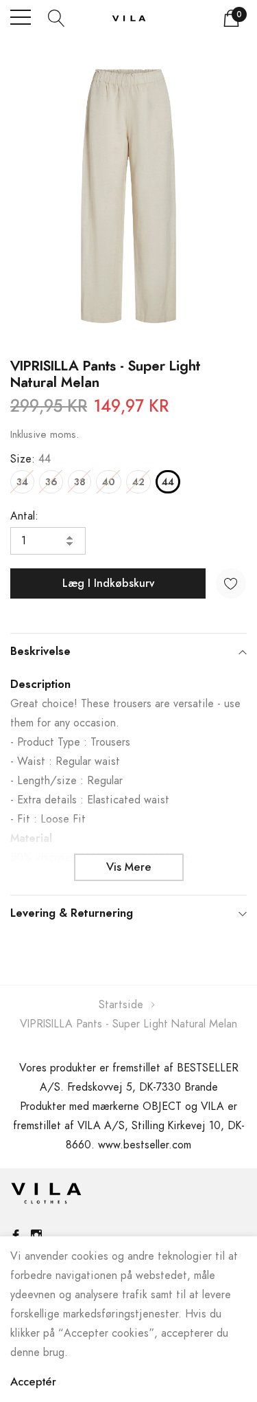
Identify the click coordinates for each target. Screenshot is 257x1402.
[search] (56, 17)
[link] (46, 1196)
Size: (30, 459)
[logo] (129, 17)
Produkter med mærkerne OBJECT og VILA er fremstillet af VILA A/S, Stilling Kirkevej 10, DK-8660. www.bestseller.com (129, 1125)
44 (168, 482)
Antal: (24, 516)
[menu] (20, 17)
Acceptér (33, 1382)
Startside (121, 1004)
